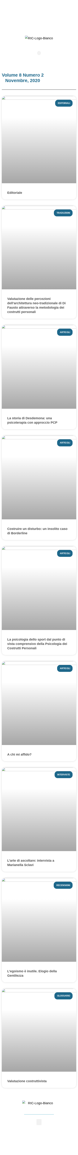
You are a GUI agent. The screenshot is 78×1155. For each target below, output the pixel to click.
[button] (39, 53)
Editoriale (14, 193)
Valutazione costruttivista (27, 1081)
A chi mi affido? (19, 754)
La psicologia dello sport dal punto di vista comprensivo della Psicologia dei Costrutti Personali (37, 644)
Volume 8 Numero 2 (23, 75)
